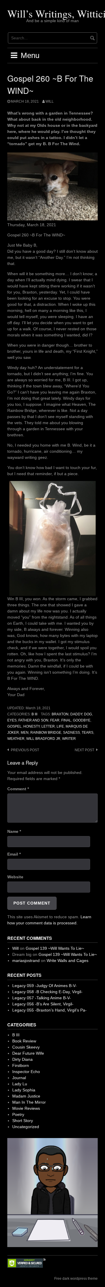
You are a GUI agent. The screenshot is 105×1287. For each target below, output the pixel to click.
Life (60, 726)
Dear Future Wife (28, 1053)
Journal (19, 1077)
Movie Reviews (26, 1108)
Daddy (76, 714)
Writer (69, 739)
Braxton (60, 714)
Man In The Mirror (29, 1102)
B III (34, 714)
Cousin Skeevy (26, 1047)
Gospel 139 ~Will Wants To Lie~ (55, 948)
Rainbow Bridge (45, 733)
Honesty (31, 726)
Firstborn (20, 1065)
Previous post (25, 750)
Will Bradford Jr (43, 739)
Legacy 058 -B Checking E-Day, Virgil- (47, 991)
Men (25, 733)
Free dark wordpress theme (76, 1279)
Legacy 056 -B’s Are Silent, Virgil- (43, 1004)
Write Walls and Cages (67, 960)
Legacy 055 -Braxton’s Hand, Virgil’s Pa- (49, 1010)
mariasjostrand (26, 960)
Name (14, 831)
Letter (48, 726)
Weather (15, 739)
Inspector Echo (26, 1071)
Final (66, 720)
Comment (18, 788)
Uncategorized (25, 1126)
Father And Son (33, 720)
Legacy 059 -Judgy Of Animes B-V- (44, 985)
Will (50, 101)
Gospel (14, 726)
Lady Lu (19, 1083)
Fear (55, 720)
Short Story (22, 1120)
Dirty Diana (22, 1059)
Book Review (24, 1041)
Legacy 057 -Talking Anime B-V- (41, 997)
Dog (88, 714)
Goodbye (81, 720)
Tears (87, 733)
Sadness (71, 733)
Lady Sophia (23, 1090)
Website (15, 877)
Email (14, 854)
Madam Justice (26, 1096)
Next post (84, 750)
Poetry (18, 1114)
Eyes (12, 720)
